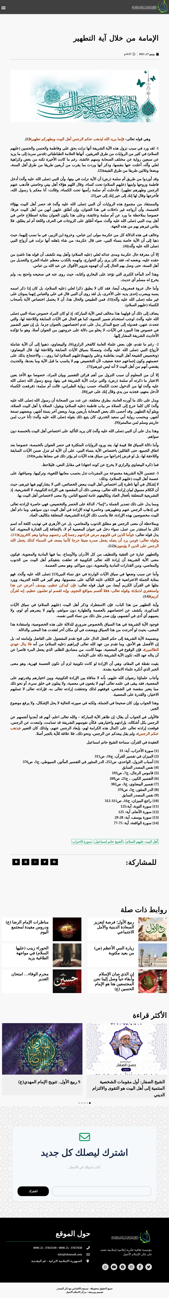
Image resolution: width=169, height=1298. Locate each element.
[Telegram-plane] (122, 1267)
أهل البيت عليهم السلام (142, 841)
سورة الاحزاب (81, 841)
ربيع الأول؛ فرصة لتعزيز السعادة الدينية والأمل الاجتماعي (114, 927)
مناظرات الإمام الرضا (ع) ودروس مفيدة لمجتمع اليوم (27, 927)
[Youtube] (114, 1267)
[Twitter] (148, 1267)
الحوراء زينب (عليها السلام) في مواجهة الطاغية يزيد (32, 953)
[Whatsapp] (105, 1267)
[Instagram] (131, 1267)
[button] (3, 7)
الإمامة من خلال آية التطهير (116, 38)
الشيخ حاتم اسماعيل (109, 841)
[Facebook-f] (140, 1267)
